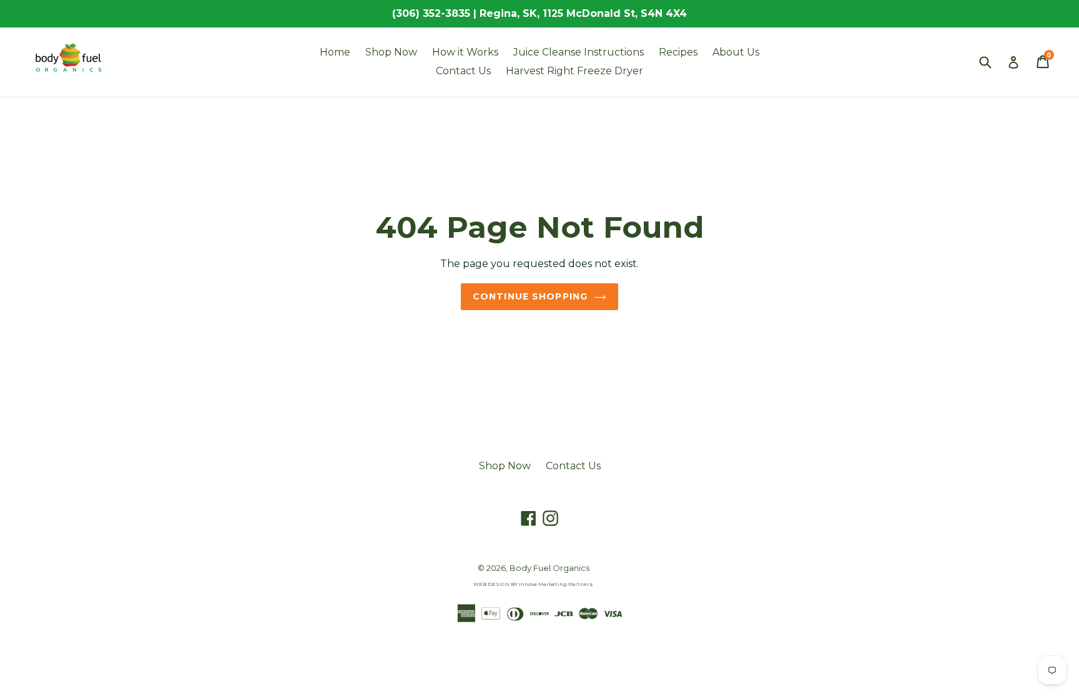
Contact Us (463, 71)
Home (335, 52)
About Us (735, 52)
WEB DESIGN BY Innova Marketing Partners (533, 584)
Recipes (678, 52)
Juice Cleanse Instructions (578, 52)
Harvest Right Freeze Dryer (574, 71)
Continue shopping (530, 296)
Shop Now (391, 52)
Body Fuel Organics (549, 568)
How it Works (465, 52)
